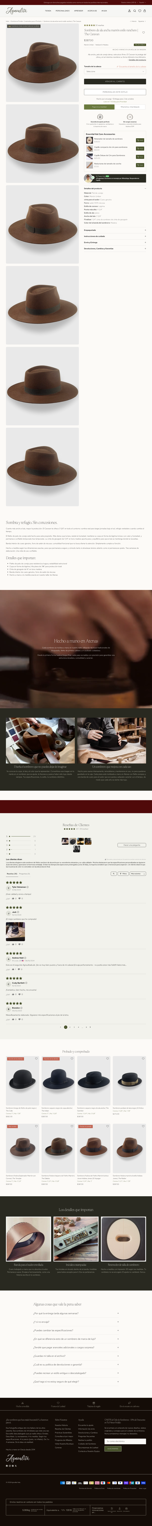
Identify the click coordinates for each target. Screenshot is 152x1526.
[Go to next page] (91, 1027)
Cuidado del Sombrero (87, 1444)
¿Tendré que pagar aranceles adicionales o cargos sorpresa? (63, 1347)
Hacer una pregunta (132, 845)
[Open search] (114, 874)
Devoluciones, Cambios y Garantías (98, 248)
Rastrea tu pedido (85, 1440)
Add (141, 140)
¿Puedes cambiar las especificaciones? (53, 1330)
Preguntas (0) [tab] (24, 874)
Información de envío (86, 1429)
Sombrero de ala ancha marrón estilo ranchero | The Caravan (62, 21)
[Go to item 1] (65, 841)
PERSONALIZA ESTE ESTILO (115, 92)
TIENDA (48, 11)
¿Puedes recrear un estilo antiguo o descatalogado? (59, 1373)
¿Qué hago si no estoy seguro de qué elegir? (56, 1381)
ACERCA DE (92, 11)
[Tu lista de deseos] (140, 11)
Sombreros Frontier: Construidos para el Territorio (26, 21)
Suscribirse (113, 1449)
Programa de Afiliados (63, 1440)
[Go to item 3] (80, 841)
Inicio (7, 21)
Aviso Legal (142, 1488)
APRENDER (78, 11)
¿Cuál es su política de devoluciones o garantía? (57, 1364)
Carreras (58, 1447)
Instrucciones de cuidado (94, 236)
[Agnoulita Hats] (16, 10)
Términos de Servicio (85, 1488)
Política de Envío (99, 1488)
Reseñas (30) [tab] (12, 874)
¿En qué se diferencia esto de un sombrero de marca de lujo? (64, 1338)
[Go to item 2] (72, 841)
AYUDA (104, 11)
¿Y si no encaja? (41, 1321)
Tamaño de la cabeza (92, 66)
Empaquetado (90, 230)
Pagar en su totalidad (99, 107)
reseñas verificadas (93, 2)
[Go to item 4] (88, 841)
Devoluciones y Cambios (88, 1432)
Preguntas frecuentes (86, 1436)
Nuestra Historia (61, 1425)
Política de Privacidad (129, 1488)
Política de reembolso (114, 1488)
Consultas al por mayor (64, 1436)
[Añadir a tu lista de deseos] (143, 32)
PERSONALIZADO (63, 11)
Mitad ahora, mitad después (130, 107)
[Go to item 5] (76, 848)
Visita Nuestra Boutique (64, 1444)
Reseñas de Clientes (63, 1429)
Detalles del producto (93, 188)
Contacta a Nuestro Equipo (89, 1451)
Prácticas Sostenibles (63, 1432)
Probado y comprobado (76, 1051)
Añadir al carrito (115, 81)
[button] (89, 25)
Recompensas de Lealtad (88, 1447)
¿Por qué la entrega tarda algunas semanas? (55, 1313)
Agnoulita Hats (15, 1482)
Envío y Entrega (90, 242)
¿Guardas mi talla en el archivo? (49, 1355)
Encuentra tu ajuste (85, 1425)
